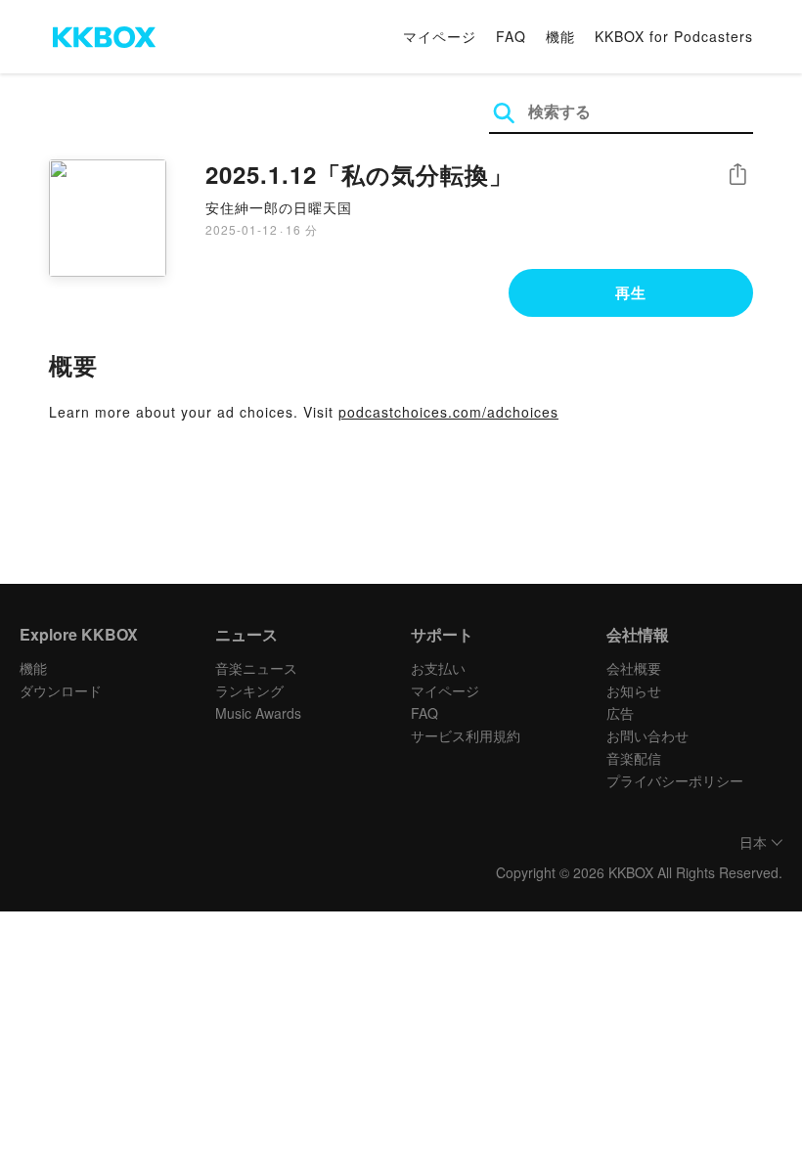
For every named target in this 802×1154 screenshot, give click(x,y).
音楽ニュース (256, 668)
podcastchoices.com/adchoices (448, 412)
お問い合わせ (647, 735)
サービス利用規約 (465, 735)
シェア (737, 174)
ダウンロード (61, 690)
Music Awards (258, 713)
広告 (620, 713)
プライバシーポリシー (674, 780)
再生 (630, 292)
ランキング (249, 690)
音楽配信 (633, 758)
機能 (560, 36)
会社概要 (633, 668)
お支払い (438, 668)
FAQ (511, 36)
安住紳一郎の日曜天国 (278, 207)
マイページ (439, 36)
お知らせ (633, 690)
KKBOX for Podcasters (674, 36)
